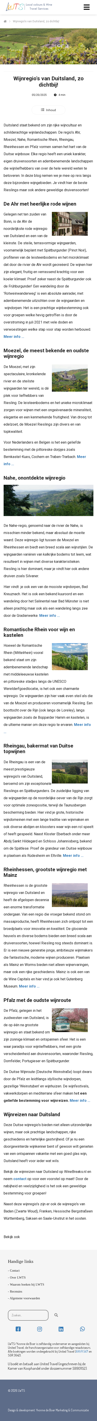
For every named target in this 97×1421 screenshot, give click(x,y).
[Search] (56, 1315)
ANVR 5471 (82, 1351)
